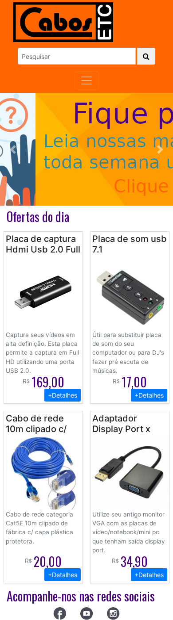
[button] (13, 149)
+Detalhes (62, 395)
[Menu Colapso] (86, 80)
